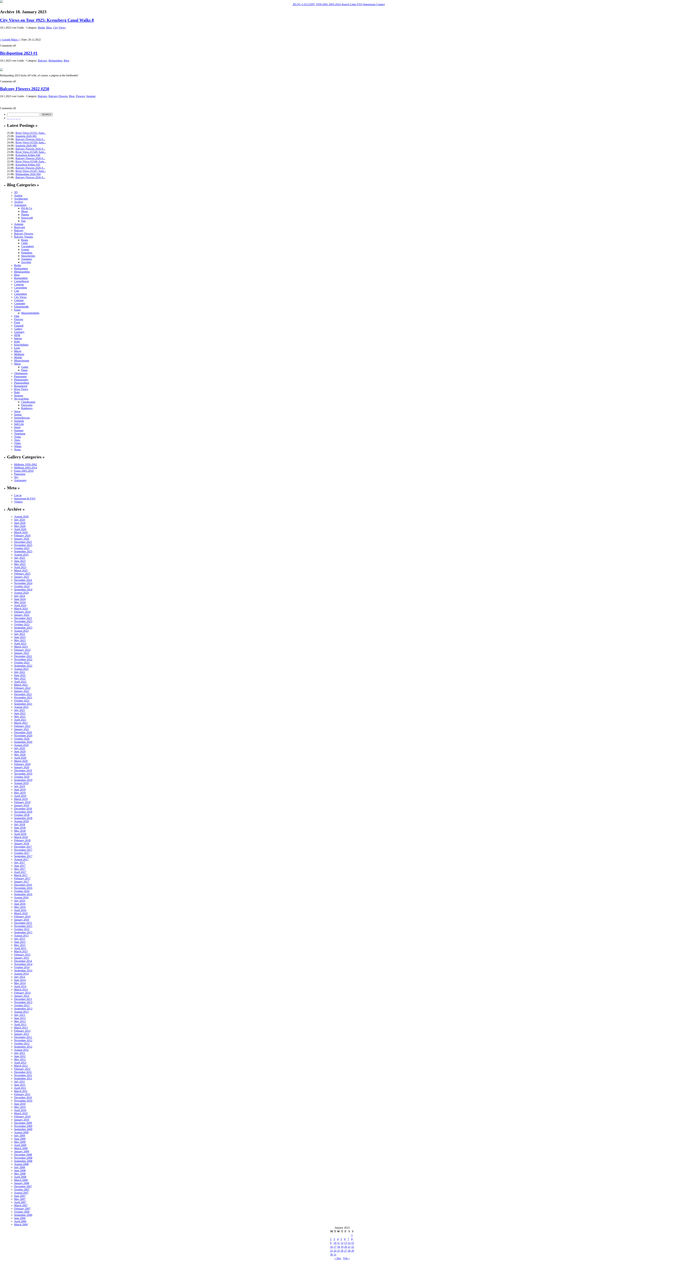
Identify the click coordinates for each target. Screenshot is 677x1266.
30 (331, 1254)
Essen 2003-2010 (23, 470)
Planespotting (21, 382)
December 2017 (23, 846)
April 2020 (20, 757)
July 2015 (19, 938)
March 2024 (21, 608)
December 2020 (23, 732)
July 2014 (19, 976)
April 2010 (20, 1110)
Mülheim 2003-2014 (25, 467)
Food (17, 322)
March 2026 (21, 532)
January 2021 (21, 729)
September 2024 (23, 589)
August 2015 (21, 935)
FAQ (359, 4)
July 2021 (19, 710)
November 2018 (23, 811)
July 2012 (19, 1053)
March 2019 (21, 799)
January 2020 (21, 767)
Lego (17, 347)
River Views (21, 389)
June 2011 (19, 1084)
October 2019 (21, 776)
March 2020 (21, 760)
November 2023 (23, 621)
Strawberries (28, 255)
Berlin (41, 27)
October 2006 (21, 1211)
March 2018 (21, 837)
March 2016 (21, 913)
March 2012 (21, 1065)
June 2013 (20, 1018)
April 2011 (20, 1087)
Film (16, 316)
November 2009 (23, 1126)
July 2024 (19, 595)
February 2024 (22, 611)
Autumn (18, 224)
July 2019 (19, 786)
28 (349, 1250)
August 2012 (21, 1049)
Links (352, 4)
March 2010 (21, 1113)
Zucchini (26, 262)
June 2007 (20, 1195)
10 (335, 1242)
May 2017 (20, 868)
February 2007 (22, 1208)
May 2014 (20, 983)
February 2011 (22, 1094)
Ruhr (17, 392)
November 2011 (23, 1075)
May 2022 (20, 678)
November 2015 (23, 926)
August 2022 (21, 668)
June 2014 (20, 980)
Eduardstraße (21, 306)
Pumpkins (26, 252)
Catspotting (20, 293)
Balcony (42, 60)
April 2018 (20, 833)
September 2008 (23, 1160)
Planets (25, 214)
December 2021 (23, 694)
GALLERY (308, 4)
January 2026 (21, 538)
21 (349, 1246)
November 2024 (23, 583)
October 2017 (21, 853)
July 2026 (19, 519)
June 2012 (20, 1056)
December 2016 (23, 884)
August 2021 (21, 706)
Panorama (19, 474)
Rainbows (26, 408)
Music (17, 363)
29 (352, 1250)
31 (335, 1254)
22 (352, 1246)
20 (345, 1246)
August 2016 (21, 897)
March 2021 (21, 722)
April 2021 (20, 719)
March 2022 (21, 684)
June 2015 (20, 941)
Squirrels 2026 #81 (26, 136)
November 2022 (23, 659)
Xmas (17, 449)
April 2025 (20, 567)
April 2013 (20, 1024)
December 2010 (23, 1097)
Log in (18, 495)
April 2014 (20, 986)
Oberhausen (21, 373)
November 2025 (23, 545)
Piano (24, 370)
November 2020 (23, 735)
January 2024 (21, 614)
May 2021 (20, 716)
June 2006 (20, 1218)
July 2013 (19, 1014)
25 (338, 1250)
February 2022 (22, 687)
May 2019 (20, 792)
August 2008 (21, 1164)
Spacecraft (27, 217)
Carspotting (20, 287)
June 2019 (20, 789)
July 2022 (19, 672)
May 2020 (20, 754)
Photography (21, 379)
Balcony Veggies (23, 236)
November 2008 (23, 1157)
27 (345, 1250)
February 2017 (22, 878)
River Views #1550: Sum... (31, 142)
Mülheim (19, 354)
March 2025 (21, 570)
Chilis (24, 243)
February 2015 (22, 954)
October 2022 (21, 662)
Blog (49, 27)
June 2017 (20, 865)
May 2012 (20, 1059)
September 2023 (23, 627)
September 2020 (23, 741)
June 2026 (20, 522)
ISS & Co (26, 208)
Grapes (25, 249)
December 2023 (23, 618)
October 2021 (21, 700)
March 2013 (21, 1027)
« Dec (337, 1258)
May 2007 (20, 1199)
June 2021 (20, 713)
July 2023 (19, 633)
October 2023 (21, 624)
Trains (17, 436)
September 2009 (23, 1129)
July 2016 (19, 900)
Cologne (19, 300)
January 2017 (21, 881)
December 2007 (23, 1186)
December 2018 (23, 808)
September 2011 (23, 1078)
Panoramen (20, 376)
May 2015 (20, 945)
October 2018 (21, 814)
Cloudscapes (28, 401)
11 (338, 1242)
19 (342, 1246)
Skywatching (21, 398)
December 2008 (23, 1154)
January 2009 (21, 1151)
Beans (24, 239)
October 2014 (21, 967)
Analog (18, 195)
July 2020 (19, 748)
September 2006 (23, 1214)
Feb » (346, 1258)
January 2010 (21, 1119)
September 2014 (23, 970)
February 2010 (22, 1116)
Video (17, 443)
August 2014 (21, 973)
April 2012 (20, 1062)
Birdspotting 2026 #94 (28, 174)
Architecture (21, 198)
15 (352, 1242)
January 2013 (21, 1033)
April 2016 (20, 910)
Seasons (18, 395)
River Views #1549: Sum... (31, 151)
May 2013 (20, 1021)
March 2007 (21, 1205)
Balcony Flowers (58, 96)
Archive (18, 201)
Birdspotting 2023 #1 (19, 53)
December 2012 (23, 1037)
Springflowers (22, 417)
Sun (23, 220)
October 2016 (21, 891)
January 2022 (21, 691)
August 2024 (21, 592)
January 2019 (21, 805)
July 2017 (19, 862)
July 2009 (19, 1135)
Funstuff (18, 325)
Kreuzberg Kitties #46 (28, 155)
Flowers (80, 96)
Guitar (24, 366)
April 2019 (20, 795)
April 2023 (20, 643)
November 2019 (23, 773)
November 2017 (23, 849)
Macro (17, 351)
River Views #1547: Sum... (31, 170)
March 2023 (21, 646)
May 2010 (20, 1107)
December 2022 (23, 656)
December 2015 (23, 922)
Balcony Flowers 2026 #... (30, 139)
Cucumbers (27, 246)
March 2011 (21, 1091)
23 (331, 1250)
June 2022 (20, 675)
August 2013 (21, 1011)
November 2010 (23, 1100)
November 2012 (23, 1040)
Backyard (19, 227)
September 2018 (23, 818)
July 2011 (19, 1081)
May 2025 (20, 564)
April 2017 (20, 872)
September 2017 (23, 856)
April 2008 (20, 1176)
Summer (91, 96)
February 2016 (22, 916)
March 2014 (21, 989)
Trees (17, 439)
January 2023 (21, 653)
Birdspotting (55, 60)
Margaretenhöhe (30, 312)
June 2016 (20, 903)
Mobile (18, 357)
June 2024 (20, 599)
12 (342, 1242)
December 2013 (23, 999)
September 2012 (23, 1046)
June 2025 (20, 560)
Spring (18, 414)
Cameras (19, 284)
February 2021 (22, 726)
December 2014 (23, 960)
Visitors (18, 501)
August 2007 (21, 1192)
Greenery (19, 332)
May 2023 (20, 640)
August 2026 (21, 516)
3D (16, 192)
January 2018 (21, 843)
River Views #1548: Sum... (31, 161)
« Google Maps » (9, 39)
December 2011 (23, 1072)
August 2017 (21, 859)
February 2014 (22, 992)
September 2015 (23, 932)
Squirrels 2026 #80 (26, 145)
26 (342, 1250)
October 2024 (21, 586)
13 (345, 1242)
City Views (59, 27)
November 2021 (23, 697)
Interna (18, 338)
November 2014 (23, 964)
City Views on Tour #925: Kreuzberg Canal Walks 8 (47, 20)
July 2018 (19, 824)
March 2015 (21, 951)
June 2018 (20, 827)
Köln (17, 341)
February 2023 (22, 649)
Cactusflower (21, 281)
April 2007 (20, 1202)
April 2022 (20, 681)
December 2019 (23, 770)
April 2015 (20, 948)
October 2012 (21, 1043)
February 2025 (22, 573)
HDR (17, 335)
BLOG (296, 4)
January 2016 (21, 919)
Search (345, 4)
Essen (17, 309)
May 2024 (20, 602)
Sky (16, 477)
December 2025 (23, 541)
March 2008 (21, 1180)
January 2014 (21, 995)
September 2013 (23, 1008)
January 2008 (21, 1183)
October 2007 (21, 1189)
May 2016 (20, 906)
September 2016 (23, 894)
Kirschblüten (21, 344)
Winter (18, 446)
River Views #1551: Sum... (31, 132)
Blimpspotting (22, 271)
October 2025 (21, 548)
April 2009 (20, 1145)
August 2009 (21, 1132)
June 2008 (20, 1170)
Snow (17, 411)
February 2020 (22, 764)
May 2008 (20, 1173)
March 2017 (21, 875)
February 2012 (22, 1068)
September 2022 (23, 665)
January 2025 (21, 576)
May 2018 (20, 830)
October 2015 (21, 929)
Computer (19, 303)
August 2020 (21, 745)
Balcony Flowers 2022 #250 (24, 88)
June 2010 (20, 1103)
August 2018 (21, 821)
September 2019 (23, 780)
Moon (24, 211)
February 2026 (22, 535)
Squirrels (19, 420)
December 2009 (23, 1122)
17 (335, 1246)
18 (338, 1246)
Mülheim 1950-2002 (25, 464)
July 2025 (19, 557)
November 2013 (23, 1002)
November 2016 (23, 887)
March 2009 (21, 1148)
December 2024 (23, 580)
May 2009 (20, 1141)
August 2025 (21, 554)
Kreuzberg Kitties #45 (28, 164)
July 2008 (19, 1167)
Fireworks (26, 405)
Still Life (19, 424)
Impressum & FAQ (24, 498)
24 (335, 1250)
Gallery (18, 328)
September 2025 (23, 551)
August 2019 (21, 783)
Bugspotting (21, 278)
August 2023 (21, 630)
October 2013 (21, 1005)
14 (349, 1242)
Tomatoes (26, 259)
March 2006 (21, 1224)
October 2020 (21, 738)
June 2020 (20, 751)
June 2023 (20, 637)
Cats (16, 290)
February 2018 (22, 840)
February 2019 (22, 802)
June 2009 (20, 1138)
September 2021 (23, 703)
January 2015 (21, 957)
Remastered (20, 385)
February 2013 (22, 1030)
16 (331, 1246)
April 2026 (20, 529)
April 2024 (20, 605)
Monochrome (21, 360)
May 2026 (20, 526)
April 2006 (20, 1221)
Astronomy (20, 205)
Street (17, 427)
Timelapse (19, 433)
